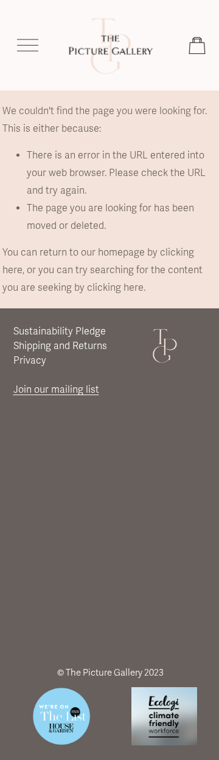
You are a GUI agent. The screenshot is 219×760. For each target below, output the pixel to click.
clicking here (115, 288)
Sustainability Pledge (59, 331)
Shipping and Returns (60, 346)
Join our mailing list (56, 390)
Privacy (29, 361)
